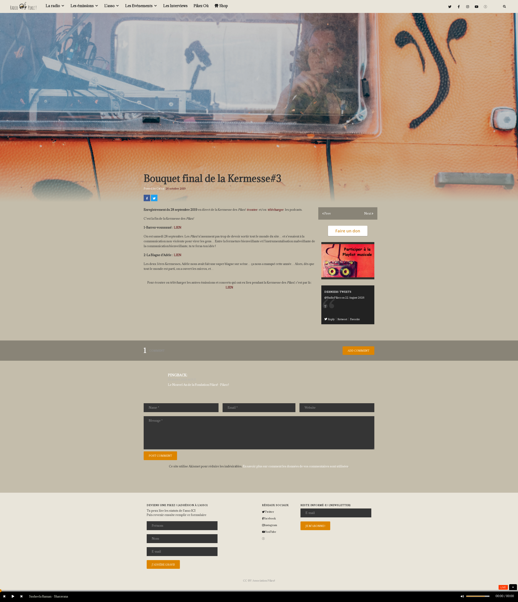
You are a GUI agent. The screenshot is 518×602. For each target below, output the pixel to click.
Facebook (270, 518)
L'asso (109, 5)
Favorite (355, 319)
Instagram (270, 525)
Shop (223, 5)
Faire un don (347, 231)
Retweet (343, 319)
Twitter (269, 512)
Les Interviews (175, 5)
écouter (252, 210)
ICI (193, 511)
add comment (358, 350)
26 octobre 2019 (176, 188)
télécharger (276, 210)
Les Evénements (139, 5)
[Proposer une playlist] (347, 260)
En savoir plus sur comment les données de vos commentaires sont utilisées (295, 466)
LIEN (177, 227)
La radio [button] (53, 5)
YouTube (270, 532)
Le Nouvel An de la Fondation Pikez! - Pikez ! (198, 385)
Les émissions (82, 5)
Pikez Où (201, 5)
